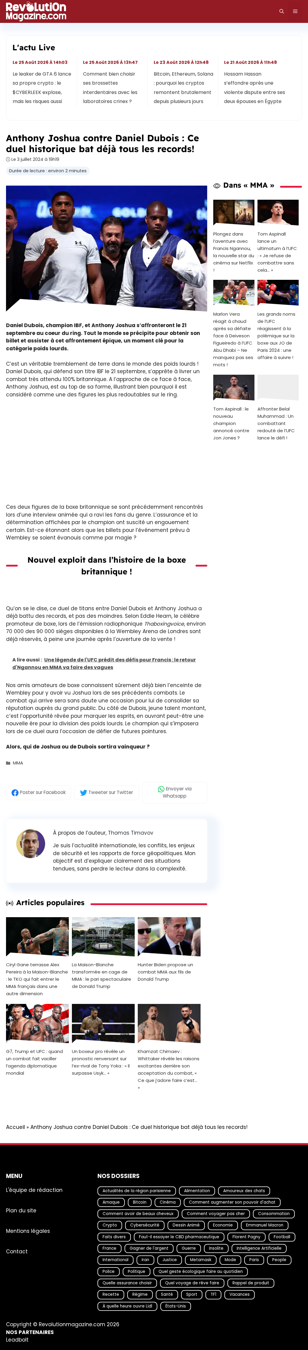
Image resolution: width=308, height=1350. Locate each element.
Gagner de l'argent (149, 1248)
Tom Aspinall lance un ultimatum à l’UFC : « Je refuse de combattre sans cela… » (277, 251)
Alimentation (197, 1191)
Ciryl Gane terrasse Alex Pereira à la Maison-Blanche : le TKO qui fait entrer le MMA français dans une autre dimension (37, 979)
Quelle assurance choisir (127, 1283)
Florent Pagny (246, 1237)
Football (282, 1237)
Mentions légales (28, 1231)
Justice (169, 1260)
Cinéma (168, 1202)
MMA (18, 763)
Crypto (110, 1225)
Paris (254, 1260)
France (109, 1248)
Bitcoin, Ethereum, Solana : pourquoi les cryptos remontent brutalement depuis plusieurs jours (183, 87)
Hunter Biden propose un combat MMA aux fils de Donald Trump (165, 971)
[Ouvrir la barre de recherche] (281, 11)
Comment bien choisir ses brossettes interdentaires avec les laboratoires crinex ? (110, 87)
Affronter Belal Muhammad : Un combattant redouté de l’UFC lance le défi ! (276, 423)
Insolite (216, 1248)
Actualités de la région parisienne (137, 1191)
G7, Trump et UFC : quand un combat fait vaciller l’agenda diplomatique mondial (34, 1062)
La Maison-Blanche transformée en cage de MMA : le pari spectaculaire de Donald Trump (101, 975)
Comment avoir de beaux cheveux (138, 1214)
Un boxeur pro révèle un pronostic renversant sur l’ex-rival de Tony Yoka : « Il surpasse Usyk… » (101, 1062)
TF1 (213, 1295)
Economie (223, 1225)
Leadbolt (17, 1340)
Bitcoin (139, 1202)
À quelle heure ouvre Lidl (127, 1306)
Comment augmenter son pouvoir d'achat (232, 1202)
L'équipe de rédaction (34, 1190)
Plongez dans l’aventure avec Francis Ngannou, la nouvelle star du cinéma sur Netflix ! (233, 251)
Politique (136, 1271)
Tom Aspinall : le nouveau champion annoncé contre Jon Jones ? (231, 423)
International (115, 1260)
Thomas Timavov (130, 832)
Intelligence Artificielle (259, 1248)
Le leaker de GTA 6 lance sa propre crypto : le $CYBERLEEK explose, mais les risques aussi (42, 87)
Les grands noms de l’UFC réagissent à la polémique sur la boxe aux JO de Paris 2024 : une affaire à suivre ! (276, 336)
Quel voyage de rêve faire (192, 1283)
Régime (140, 1295)
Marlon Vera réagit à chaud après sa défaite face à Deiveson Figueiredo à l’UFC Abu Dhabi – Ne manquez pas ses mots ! (233, 339)
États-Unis (175, 1306)
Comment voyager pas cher (216, 1214)
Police (109, 1271)
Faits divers (114, 1237)
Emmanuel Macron (264, 1225)
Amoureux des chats (244, 1191)
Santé (167, 1295)
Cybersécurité (144, 1225)
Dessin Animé (186, 1225)
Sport (191, 1295)
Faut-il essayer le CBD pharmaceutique (179, 1237)
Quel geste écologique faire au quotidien (201, 1271)
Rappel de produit (251, 1283)
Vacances (239, 1295)
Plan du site (21, 1210)
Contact (17, 1251)
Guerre (189, 1248)
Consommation (274, 1214)
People (279, 1260)
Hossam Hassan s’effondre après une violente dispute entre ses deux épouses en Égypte (254, 87)
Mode (230, 1260)
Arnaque (111, 1202)
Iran (145, 1260)
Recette (111, 1295)
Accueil (15, 1127)
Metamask (200, 1260)
